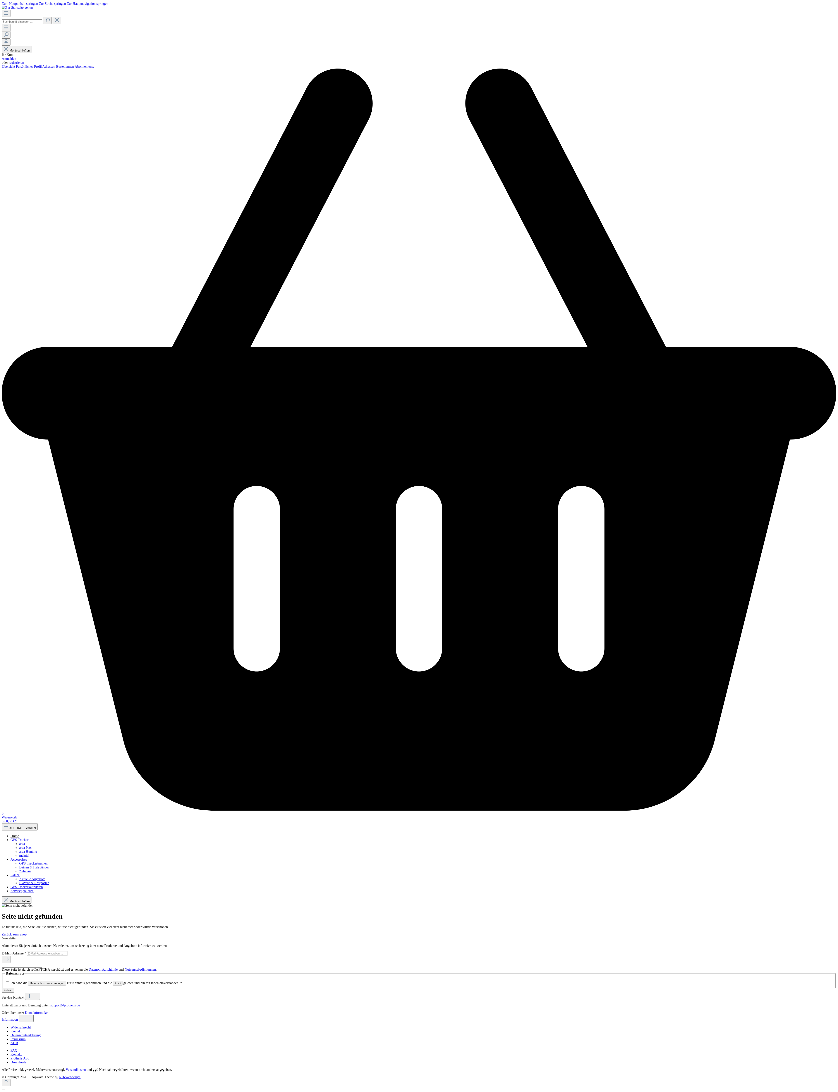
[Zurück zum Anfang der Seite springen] (6, 1082)
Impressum (18, 1039)
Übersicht (9, 66)
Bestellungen (65, 66)
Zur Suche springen (53, 3)
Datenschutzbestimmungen (47, 983)
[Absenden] (6, 959)
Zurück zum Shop (14, 934)
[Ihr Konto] (6, 42)
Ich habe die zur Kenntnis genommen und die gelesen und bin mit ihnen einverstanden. (96, 983)
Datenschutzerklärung (25, 1035)
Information (10, 1019)
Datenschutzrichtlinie (103, 969)
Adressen (49, 66)
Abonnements (84, 66)
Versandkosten (76, 1069)
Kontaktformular (36, 1012)
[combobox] (22, 21)
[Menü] (6, 13)
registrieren (16, 62)
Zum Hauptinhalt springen (20, 3)
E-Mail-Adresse (14, 953)
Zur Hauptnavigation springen (87, 3)
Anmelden (9, 58)
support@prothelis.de (65, 1005)
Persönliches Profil (29, 66)
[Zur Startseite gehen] (17, 7)
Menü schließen (20, 50)
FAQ (13, 1050)
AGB (118, 983)
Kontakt (16, 1031)
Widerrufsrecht (20, 1027)
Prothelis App (19, 1058)
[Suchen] (47, 20)
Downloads (18, 1062)
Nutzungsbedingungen (140, 969)
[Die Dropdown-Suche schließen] (57, 20)
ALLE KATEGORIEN (22, 828)
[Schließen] (3, 1089)
